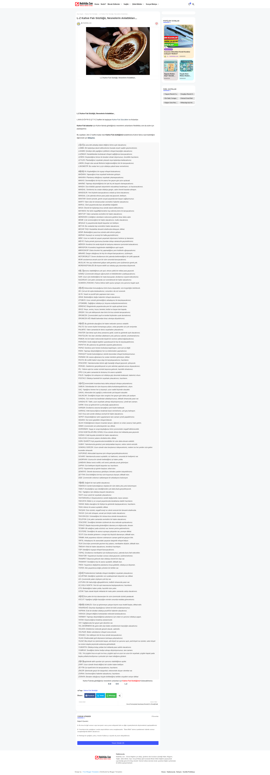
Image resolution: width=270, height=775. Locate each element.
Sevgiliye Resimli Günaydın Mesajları (188, 94)
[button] (193, 4)
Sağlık (126, 4)
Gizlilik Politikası (189, 772)
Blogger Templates (116, 772)
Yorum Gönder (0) (118, 743)
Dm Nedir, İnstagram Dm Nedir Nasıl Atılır (172, 98)
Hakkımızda (171, 772)
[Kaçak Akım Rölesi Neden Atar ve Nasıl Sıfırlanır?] (186, 66)
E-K (117, 684)
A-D (109, 684)
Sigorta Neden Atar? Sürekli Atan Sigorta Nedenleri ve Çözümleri (169, 75)
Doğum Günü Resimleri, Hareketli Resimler (172, 102)
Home (96, 4)
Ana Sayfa (80, 14)
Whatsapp (112, 695)
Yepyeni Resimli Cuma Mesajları (172, 94)
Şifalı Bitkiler (137, 4)
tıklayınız (91, 138)
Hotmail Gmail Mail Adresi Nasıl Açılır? (188, 98)
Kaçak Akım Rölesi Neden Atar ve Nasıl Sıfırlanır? (185, 75)
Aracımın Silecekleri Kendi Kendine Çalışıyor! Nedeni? (177, 53)
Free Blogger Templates (91, 772)
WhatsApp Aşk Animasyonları (188, 102)
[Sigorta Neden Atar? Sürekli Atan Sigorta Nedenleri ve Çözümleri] (170, 66)
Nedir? (103, 4)
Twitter (102, 695)
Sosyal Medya (151, 4)
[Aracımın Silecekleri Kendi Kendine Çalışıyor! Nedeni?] (178, 36)
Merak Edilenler (114, 4)
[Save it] (157, 24)
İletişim (179, 772)
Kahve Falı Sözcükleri (120, 120)
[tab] (97, 4)
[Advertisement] (118, 97)
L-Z (126, 684)
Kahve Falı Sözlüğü (91, 14)
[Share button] (119, 695)
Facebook (91, 695)
